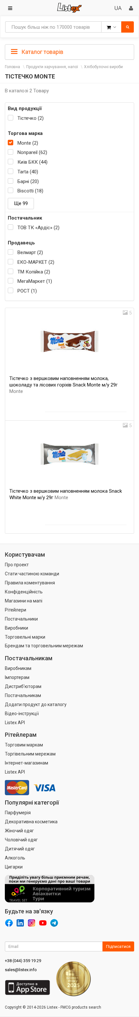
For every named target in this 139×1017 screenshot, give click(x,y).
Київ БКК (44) (32, 162)
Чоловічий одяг (21, 839)
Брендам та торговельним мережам (44, 645)
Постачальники (21, 619)
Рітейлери (15, 609)
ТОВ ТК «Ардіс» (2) (38, 228)
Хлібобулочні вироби (103, 67)
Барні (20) (28, 181)
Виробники (16, 628)
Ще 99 (21, 203)
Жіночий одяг (19, 830)
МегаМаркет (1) (34, 281)
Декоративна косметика (31, 821)
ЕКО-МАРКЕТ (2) (35, 262)
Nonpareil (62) (32, 152)
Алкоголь (15, 857)
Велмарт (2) (30, 252)
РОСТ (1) (27, 291)
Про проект (17, 564)
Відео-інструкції (22, 713)
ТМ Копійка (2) (33, 272)
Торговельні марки (25, 637)
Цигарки (14, 866)
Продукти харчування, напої (52, 67)
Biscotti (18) (30, 191)
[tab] (69, 51)
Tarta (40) (27, 172)
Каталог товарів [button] (41, 51)
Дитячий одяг (20, 848)
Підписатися (118, 946)
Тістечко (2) (30, 118)
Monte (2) (27, 143)
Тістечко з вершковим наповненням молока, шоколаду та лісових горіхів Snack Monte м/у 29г (63, 384)
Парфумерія (18, 812)
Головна (12, 67)
